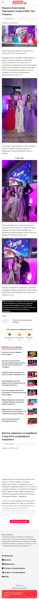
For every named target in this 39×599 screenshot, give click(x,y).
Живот (30, 356)
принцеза (29, 320)
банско (15, 320)
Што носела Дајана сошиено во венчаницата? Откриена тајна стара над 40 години (14, 392)
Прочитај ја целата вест (19, 521)
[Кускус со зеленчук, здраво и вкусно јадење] (32, 354)
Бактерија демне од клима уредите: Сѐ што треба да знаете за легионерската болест (14, 383)
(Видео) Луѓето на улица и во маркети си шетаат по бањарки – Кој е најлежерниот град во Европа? (14, 411)
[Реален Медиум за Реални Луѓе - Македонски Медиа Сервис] (19, 2)
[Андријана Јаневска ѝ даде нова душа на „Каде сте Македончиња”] (32, 374)
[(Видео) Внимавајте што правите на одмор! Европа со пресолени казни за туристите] (32, 402)
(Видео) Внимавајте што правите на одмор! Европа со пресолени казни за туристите (13, 402)
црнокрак (16, 322)
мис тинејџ (21, 320)
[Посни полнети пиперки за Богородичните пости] (32, 421)
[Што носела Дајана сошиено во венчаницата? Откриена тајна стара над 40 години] (32, 392)
